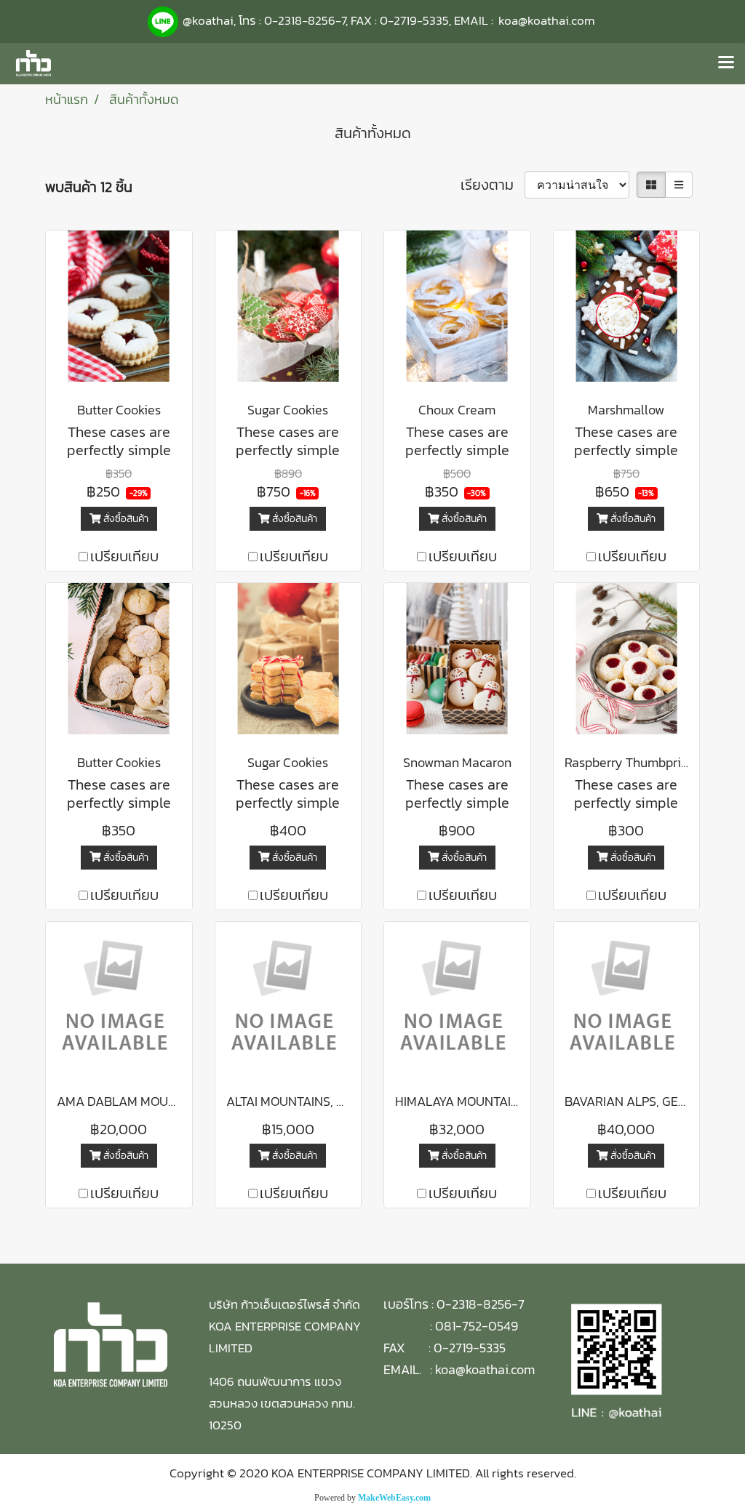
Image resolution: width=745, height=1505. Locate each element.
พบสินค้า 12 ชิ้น (88, 187)
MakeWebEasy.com (394, 1498)
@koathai (208, 20)
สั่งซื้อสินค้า (124, 518)
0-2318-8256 (299, 20)
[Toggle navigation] (726, 63)
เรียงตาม (493, 185)
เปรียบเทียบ (124, 556)
